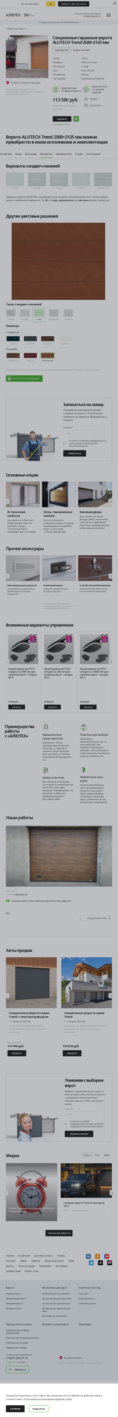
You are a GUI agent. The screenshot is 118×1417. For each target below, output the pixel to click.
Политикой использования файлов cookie (48, 1399)
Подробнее (38, 1408)
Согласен (15, 1408)
